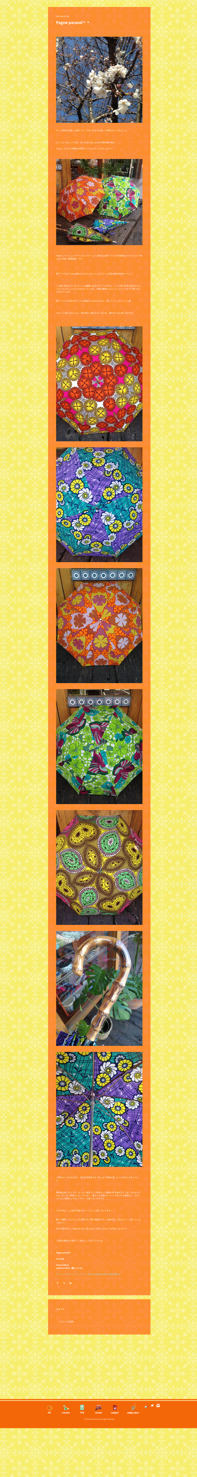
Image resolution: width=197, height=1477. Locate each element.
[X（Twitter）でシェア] (64, 1283)
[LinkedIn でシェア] (70, 1283)
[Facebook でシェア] (57, 1283)
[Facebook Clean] (146, 1407)
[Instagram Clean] (158, 1405)
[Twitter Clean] (152, 1405)
